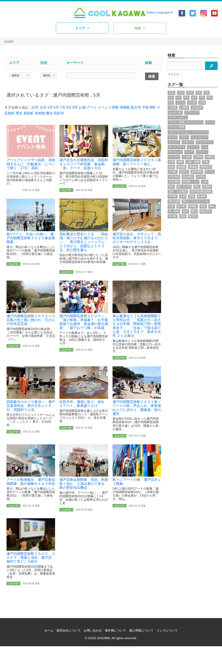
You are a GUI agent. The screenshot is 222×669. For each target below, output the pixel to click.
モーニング (175, 151)
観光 (194, 211)
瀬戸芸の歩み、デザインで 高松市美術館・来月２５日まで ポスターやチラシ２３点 (137, 238)
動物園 (181, 166)
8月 (69, 107)
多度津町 (197, 171)
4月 (50, 107)
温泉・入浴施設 (178, 191)
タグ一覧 (175, 84)
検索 (171, 55)
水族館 (207, 186)
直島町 (28, 113)
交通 (171, 161)
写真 (205, 161)
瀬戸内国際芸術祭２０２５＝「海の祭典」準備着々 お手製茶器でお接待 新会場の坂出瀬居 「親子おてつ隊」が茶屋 (83, 322)
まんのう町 (175, 112)
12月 (190, 92)
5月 (96, 95)
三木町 (187, 156)
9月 (75, 107)
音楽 (182, 216)
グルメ (184, 137)
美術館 (40, 113)
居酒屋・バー (190, 181)
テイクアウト (204, 142)
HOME (8, 41)
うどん (180, 102)
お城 (82, 107)
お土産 (192, 102)
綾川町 (181, 206)
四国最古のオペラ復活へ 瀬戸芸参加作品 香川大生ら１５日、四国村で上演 (31, 406)
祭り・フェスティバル (196, 201)
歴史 (19, 113)
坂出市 (136, 107)
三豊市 (198, 156)
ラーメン (202, 151)
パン (204, 146)
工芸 (204, 181)
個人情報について (141, 630)
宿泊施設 (188, 176)
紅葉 (171, 206)
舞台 (49, 113)
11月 (42, 107)
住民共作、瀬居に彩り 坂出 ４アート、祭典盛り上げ (83, 404)
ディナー (193, 146)
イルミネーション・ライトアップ (188, 132)
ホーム (48, 630)
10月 (35, 107)
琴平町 (172, 196)
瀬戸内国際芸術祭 (71, 95)
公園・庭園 (192, 161)
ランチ (189, 151)
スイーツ (174, 142)
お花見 (172, 107)
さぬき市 (197, 107)
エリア (80, 28)
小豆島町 (174, 181)
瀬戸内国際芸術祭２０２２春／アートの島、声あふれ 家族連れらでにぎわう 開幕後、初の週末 (137, 408)
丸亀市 (210, 156)
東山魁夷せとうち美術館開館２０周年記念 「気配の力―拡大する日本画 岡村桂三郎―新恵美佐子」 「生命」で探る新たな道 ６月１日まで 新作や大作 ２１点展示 (137, 326)
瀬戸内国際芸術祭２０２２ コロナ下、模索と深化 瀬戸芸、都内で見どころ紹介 (31, 557)
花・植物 (174, 211)
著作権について (115, 630)
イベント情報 (108, 107)
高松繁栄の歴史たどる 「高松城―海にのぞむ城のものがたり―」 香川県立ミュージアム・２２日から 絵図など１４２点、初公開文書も (83, 242)
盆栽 (191, 196)
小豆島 (201, 176)
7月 (62, 107)
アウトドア (191, 112)
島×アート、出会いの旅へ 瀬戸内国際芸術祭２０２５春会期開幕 (31, 238)
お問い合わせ (93, 630)
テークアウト (176, 146)
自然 (203, 206)
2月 (206, 92)
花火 (185, 211)
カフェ (172, 137)
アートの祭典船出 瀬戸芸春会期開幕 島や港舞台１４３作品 (31, 481)
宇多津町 (149, 107)
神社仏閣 (174, 201)
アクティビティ (178, 117)
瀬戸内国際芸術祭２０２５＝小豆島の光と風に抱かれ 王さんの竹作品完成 (31, 320)
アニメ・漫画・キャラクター (185, 122)
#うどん (174, 74)
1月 (199, 92)
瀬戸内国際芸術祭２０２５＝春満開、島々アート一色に (137, 162)
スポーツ (188, 142)
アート (92, 107)
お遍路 (184, 107)
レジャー (174, 156)
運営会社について (68, 630)
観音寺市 (206, 211)
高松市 (59, 113)
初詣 (171, 166)
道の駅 (172, 216)
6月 (56, 107)
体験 (180, 161)
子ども (210, 171)
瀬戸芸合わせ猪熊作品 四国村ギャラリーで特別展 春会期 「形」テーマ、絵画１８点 (83, 164)
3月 (171, 97)
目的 (137, 28)
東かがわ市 (184, 186)
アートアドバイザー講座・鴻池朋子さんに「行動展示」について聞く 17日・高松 (31, 164)
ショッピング (199, 137)
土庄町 (172, 171)
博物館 (124, 107)
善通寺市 (206, 166)
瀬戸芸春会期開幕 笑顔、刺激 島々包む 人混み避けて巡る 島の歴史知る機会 (85, 483)
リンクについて (167, 630)
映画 (171, 186)
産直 (182, 196)
